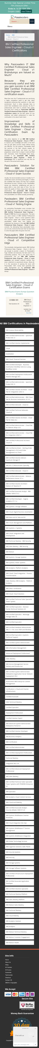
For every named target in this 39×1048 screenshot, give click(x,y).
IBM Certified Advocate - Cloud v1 (17, 471)
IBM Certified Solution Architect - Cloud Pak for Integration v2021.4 (19, 391)
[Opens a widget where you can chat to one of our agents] (25, 1036)
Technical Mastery (12, 758)
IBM (13, 35)
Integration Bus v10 (12, 763)
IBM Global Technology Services (16, 841)
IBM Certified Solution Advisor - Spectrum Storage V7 (16, 459)
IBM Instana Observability (14, 330)
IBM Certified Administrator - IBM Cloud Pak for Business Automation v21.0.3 (19, 398)
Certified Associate (12, 697)
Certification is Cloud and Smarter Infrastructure (17, 690)
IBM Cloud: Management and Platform (19, 523)
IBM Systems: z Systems (14, 528)
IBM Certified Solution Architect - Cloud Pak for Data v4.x (19, 419)
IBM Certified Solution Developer (17, 731)
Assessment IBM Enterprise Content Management (18, 683)
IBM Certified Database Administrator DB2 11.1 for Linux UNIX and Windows (18, 628)
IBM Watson (10, 552)
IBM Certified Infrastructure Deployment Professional (19, 875)
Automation (10, 354)
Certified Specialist (12, 707)
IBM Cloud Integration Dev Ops (16, 823)
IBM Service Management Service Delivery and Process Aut (17, 665)
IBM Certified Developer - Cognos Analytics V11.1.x (17, 500)
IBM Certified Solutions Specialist (17, 889)
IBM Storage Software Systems (16, 868)
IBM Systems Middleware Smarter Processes (17, 816)
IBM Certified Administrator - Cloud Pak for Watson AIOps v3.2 (19, 426)
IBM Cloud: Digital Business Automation (19, 512)
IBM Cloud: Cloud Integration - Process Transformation (19, 574)
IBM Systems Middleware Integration (18, 836)
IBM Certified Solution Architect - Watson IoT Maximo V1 (17, 485)
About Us (8, 962)
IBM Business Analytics (13, 736)
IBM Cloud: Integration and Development (15, 534)
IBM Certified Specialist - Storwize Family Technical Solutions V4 (17, 608)
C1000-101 (14, 300)
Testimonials (9, 975)
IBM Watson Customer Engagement (18, 937)
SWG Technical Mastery (14, 702)
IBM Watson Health (12, 943)
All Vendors (8, 967)
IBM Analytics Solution (13, 921)
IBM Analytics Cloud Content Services (18, 797)
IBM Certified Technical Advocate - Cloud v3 (17, 411)
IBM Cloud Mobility (12, 916)
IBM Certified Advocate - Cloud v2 (17, 405)
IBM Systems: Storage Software (16, 506)
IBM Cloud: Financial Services (16, 359)
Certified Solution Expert (14, 718)
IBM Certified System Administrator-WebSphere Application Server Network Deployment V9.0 (19, 674)
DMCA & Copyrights (11, 983)
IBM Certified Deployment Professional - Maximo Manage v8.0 (19, 375)
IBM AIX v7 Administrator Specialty (17, 465)
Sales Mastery (10, 659)
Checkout (8, 977)
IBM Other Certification (13, 588)
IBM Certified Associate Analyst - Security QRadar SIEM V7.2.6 (17, 809)
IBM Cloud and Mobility (14, 802)
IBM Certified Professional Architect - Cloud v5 (18, 442)
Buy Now (28, 313)
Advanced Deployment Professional (18, 653)
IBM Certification (11, 742)
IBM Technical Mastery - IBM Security (18, 541)
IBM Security (10, 857)
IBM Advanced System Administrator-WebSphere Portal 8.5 (18, 725)
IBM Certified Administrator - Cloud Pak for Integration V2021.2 (19, 434)
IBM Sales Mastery (12, 776)
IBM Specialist (10, 792)
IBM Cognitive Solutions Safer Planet (18, 847)
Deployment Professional (14, 713)
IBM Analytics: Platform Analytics (17, 568)
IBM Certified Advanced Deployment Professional (18, 770)
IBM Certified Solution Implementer (18, 343)
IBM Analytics (10, 926)
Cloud (8, 348)
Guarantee (8, 972)
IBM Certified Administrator (15, 747)
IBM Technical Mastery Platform (16, 894)
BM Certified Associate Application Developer (17, 882)
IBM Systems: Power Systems (15, 563)
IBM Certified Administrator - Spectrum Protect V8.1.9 (19, 337)
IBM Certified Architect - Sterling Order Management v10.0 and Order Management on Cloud (19, 450)
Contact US (8, 980)
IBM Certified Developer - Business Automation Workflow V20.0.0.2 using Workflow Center (18, 367)
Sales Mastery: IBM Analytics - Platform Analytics (19, 582)
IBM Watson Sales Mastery (15, 905)
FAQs (7, 965)
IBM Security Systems (13, 852)
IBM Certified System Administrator (18, 643)
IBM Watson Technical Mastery (16, 932)
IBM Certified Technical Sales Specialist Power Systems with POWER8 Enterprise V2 (19, 784)
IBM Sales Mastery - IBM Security (17, 546)
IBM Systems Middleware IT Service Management (18, 829)
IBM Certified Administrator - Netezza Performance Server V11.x (18, 477)
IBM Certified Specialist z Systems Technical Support (17, 636)
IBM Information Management (16, 648)
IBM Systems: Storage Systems (16, 557)
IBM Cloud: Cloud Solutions (15, 594)
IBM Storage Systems (13, 863)
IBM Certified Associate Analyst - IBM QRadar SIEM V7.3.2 (18, 492)
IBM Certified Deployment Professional (19, 753)
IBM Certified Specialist (14, 622)
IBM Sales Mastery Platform (15, 899)
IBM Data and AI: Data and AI (15, 517)
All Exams (8, 970)
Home (8, 35)
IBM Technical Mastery (13, 910)
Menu (10, 26)
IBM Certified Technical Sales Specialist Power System (19, 600)
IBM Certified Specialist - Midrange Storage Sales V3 (17, 615)
